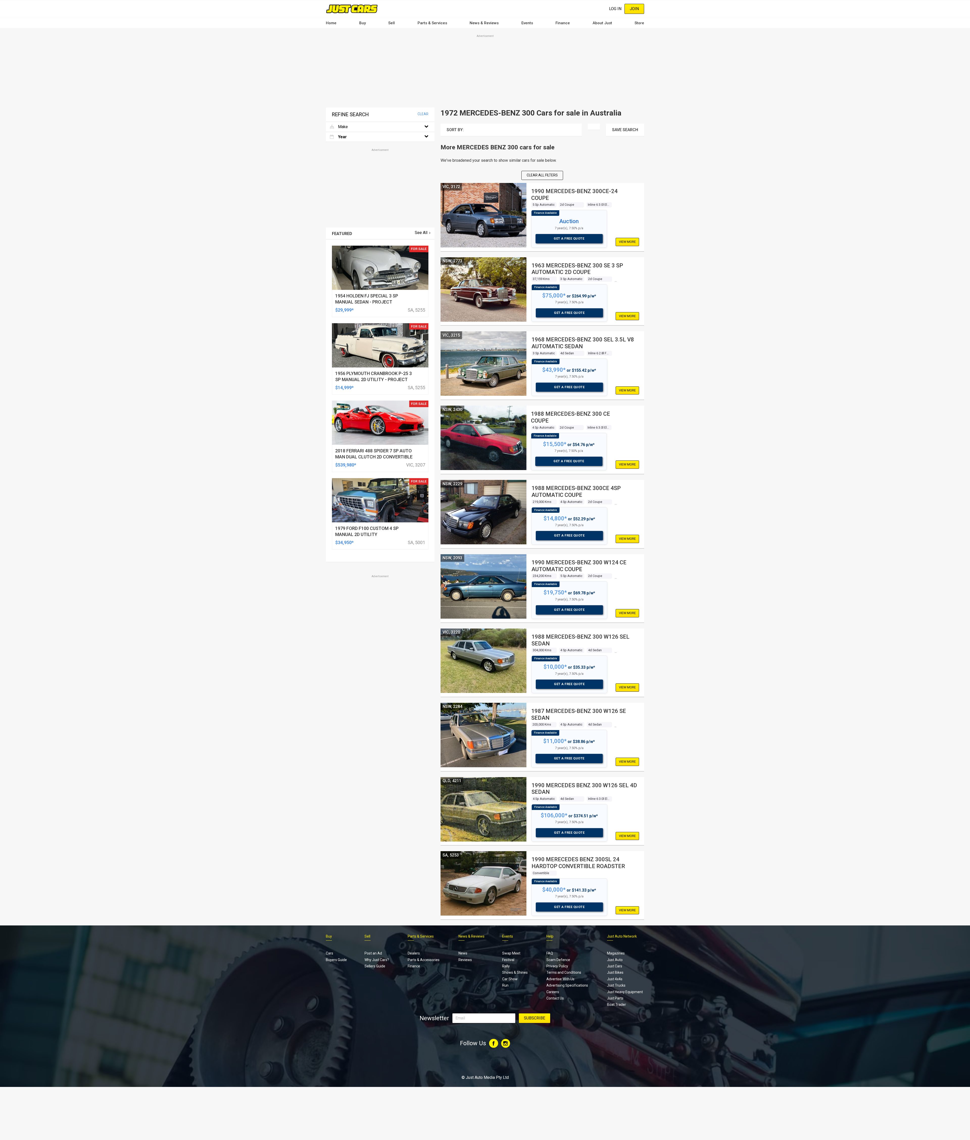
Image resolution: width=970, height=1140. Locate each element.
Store (639, 23)
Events (527, 23)
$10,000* (555, 667)
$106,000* (554, 815)
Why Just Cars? (377, 960)
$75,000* (554, 295)
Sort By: (455, 129)
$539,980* (345, 465)
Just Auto (615, 960)
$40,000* (554, 890)
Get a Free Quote (569, 238)
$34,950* (344, 542)
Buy (362, 23)
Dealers (414, 953)
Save (625, 129)
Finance (562, 23)
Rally (506, 966)
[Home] (352, 8)
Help (549, 936)
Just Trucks (616, 985)
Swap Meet (511, 953)
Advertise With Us (560, 979)
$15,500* (554, 444)
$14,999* (344, 387)
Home (331, 23)
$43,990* (554, 370)
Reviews (465, 960)
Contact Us (555, 998)
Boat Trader (616, 1005)
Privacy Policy (557, 966)
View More (627, 242)
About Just (602, 23)
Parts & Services (432, 23)
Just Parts (615, 998)
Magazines (616, 953)
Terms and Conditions (563, 972)
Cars (329, 953)
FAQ (549, 953)
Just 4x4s (614, 979)
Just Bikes (615, 972)
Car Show (510, 979)
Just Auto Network (622, 936)
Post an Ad (373, 953)
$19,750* (555, 592)
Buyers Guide (336, 960)
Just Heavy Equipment (625, 992)
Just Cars (614, 966)
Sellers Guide (375, 966)
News (462, 953)
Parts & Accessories (424, 960)
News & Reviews (484, 23)
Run (505, 985)
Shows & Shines (515, 972)
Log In (615, 8)
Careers (552, 992)
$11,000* (555, 741)
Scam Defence (558, 960)
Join (634, 8)
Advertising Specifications (567, 985)
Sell (391, 23)
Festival (508, 960)
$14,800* (555, 518)
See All (421, 232)
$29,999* (344, 310)
